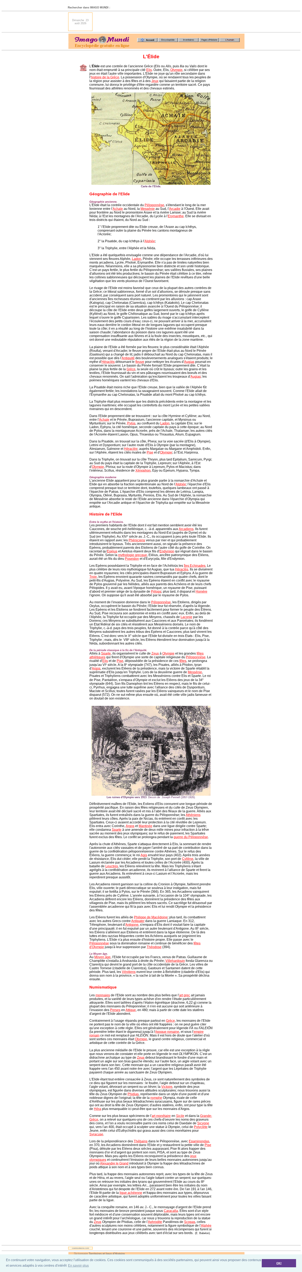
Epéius (112, 551)
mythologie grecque (132, 555)
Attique (131, 1010)
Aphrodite (155, 1222)
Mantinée (145, 826)
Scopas (189, 1222)
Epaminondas (199, 1141)
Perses (115, 1010)
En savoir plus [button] (78, 1265)
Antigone (131, 924)
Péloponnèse (154, 205)
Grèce (131, 369)
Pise (150, 452)
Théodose (154, 947)
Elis (149, 70)
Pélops (156, 591)
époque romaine (167, 1031)
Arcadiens (186, 529)
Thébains (141, 1141)
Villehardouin (175, 960)
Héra (97, 1109)
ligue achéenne (131, 1192)
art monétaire (161, 1116)
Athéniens (193, 815)
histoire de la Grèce (105, 77)
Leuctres (111, 866)
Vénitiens (129, 972)
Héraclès (108, 361)
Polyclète (200, 1127)
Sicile (180, 1116)
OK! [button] (279, 1263)
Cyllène (187, 859)
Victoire (166, 1086)
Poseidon (132, 558)
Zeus (155, 653)
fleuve (139, 361)
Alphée (149, 241)
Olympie (176, 70)
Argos (96, 668)
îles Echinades (194, 565)
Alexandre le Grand (114, 1163)
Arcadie (174, 208)
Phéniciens (137, 540)
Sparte (106, 653)
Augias (189, 361)
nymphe (156, 1097)
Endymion (166, 551)
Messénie (148, 208)
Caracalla (171, 1211)
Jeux (154, 81)
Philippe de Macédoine (151, 917)
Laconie (186, 617)
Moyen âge (102, 957)
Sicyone (203, 1123)
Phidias (133, 1094)
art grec (184, 995)
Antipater (137, 921)
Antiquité (128, 358)
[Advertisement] (169, 22)
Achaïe (118, 208)
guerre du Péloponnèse (191, 837)
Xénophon (143, 470)
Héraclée (130, 448)
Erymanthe (176, 216)
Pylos (131, 423)
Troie (93, 576)
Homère (201, 591)
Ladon (136, 259)
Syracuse (96, 1134)
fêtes (182, 661)
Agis (144, 855)
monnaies (103, 995)
